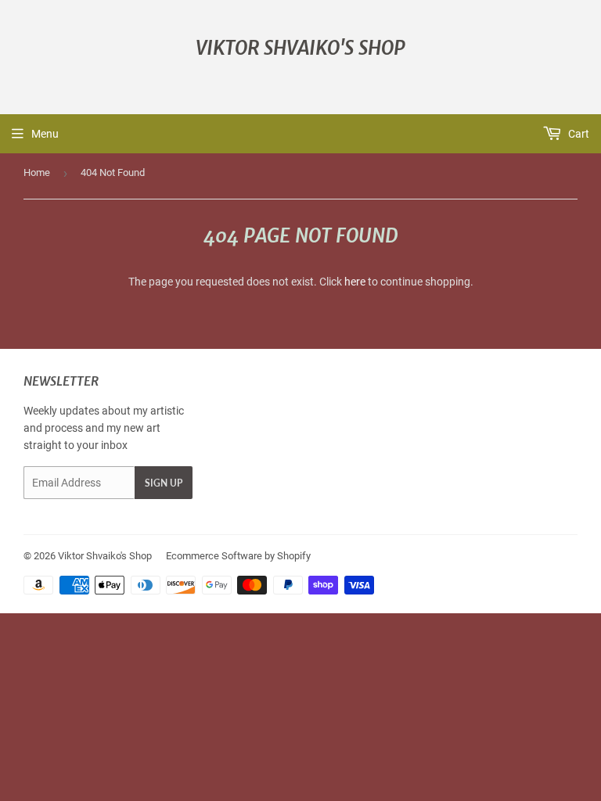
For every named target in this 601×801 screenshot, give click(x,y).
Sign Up (163, 483)
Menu (45, 134)
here (354, 281)
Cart (577, 134)
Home (36, 172)
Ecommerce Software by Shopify (238, 556)
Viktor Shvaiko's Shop (300, 48)
